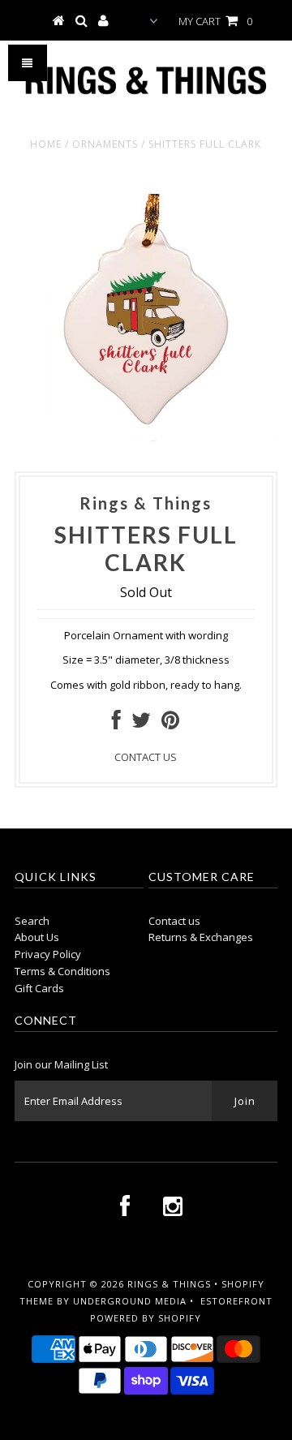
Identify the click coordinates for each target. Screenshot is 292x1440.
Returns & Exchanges (200, 937)
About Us (37, 937)
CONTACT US (145, 757)
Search (32, 920)
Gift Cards (39, 988)
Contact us (174, 920)
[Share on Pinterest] (170, 723)
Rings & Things (170, 1284)
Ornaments (105, 144)
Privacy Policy (48, 954)
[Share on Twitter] (141, 723)
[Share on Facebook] (116, 723)
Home (46, 144)
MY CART (215, 21)
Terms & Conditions (62, 971)
